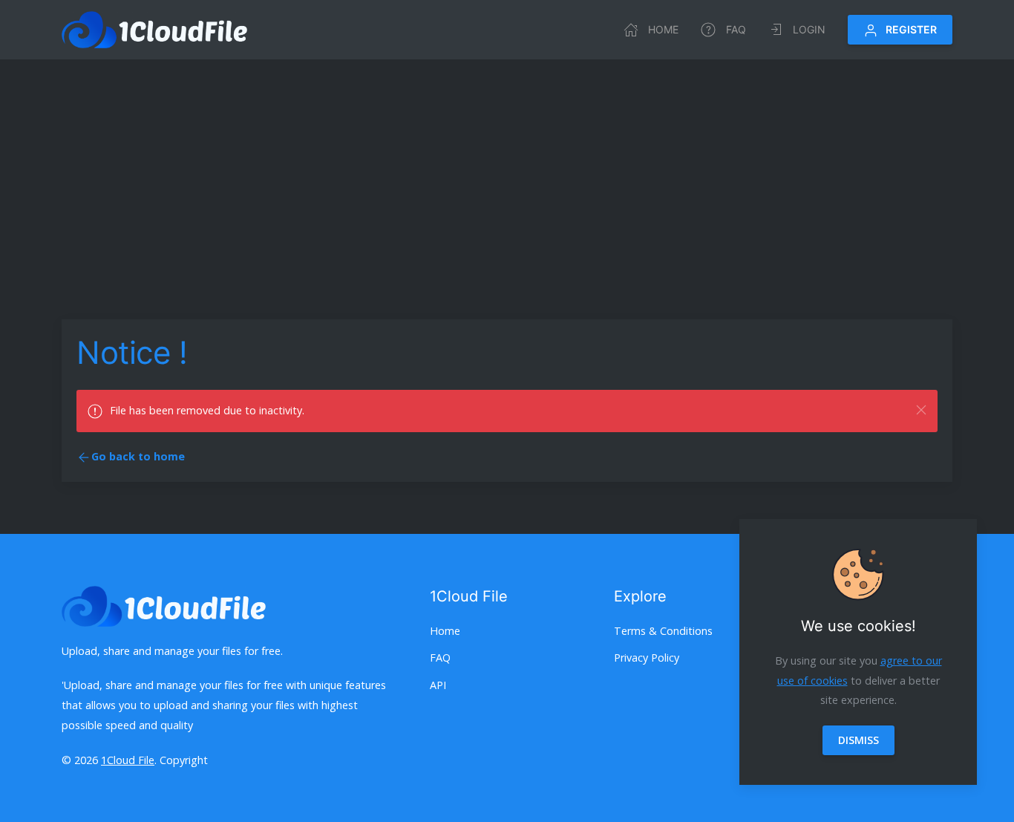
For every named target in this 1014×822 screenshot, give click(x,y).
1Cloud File (127, 760)
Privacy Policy (646, 657)
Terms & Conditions (663, 631)
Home (663, 29)
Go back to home (138, 456)
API (438, 685)
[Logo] (154, 29)
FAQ (736, 29)
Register (911, 29)
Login (809, 29)
